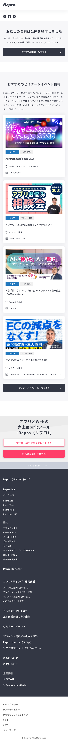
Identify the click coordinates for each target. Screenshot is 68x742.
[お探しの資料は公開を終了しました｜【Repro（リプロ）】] (9, 17)
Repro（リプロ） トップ (16, 479)
